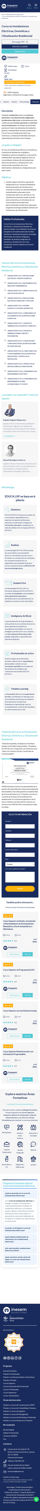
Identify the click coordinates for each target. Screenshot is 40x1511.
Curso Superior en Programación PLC (19, 970)
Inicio (3, 14)
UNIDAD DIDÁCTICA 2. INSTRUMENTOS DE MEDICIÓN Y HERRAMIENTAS (21, 284)
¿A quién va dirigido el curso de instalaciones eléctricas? (17, 1229)
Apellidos (8, 831)
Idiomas (33, 1150)
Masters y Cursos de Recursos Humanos (18, 1420)
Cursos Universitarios (11, 1396)
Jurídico (33, 1165)
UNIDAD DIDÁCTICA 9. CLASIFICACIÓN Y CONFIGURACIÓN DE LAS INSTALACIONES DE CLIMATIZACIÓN (21, 343)
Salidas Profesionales (11, 1433)
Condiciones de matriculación (19, 1490)
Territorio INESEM (10, 1436)
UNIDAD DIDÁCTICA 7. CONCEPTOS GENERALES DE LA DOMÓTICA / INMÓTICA (21, 324)
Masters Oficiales (9, 1380)
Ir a (8, 436)
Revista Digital (8, 1430)
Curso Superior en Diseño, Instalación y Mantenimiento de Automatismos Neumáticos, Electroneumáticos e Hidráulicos (19, 925)
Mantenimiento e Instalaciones (15, 14)
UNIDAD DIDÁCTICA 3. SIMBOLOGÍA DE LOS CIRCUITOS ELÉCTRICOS (22, 292)
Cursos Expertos (9, 1383)
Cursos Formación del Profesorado (16, 1386)
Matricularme (20, 46)
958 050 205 (19, 1461)
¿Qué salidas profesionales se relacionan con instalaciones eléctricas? (16, 1239)
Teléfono (8, 840)
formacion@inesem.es (16, 1471)
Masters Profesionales (11, 1374)
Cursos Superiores (9, 1393)
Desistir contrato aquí (11, 1477)
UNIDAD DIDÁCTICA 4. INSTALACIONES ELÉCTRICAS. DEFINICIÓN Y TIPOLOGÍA (20, 299)
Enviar (20, 889)
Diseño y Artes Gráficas (20, 1135)
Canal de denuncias (27, 1492)
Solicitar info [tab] (20, 51)
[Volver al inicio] (9, 6)
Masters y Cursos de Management (15, 1414)
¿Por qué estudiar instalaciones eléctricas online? (17, 1249)
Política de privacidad (24, 1487)
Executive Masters (10, 1371)
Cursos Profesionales (11, 1389)
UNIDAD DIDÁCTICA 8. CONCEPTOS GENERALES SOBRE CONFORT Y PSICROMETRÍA (19, 333)
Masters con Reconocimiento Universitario (19, 1377)
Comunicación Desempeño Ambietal (19, 1495)
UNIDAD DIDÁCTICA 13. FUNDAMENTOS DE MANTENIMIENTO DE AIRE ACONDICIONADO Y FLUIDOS (22, 381)
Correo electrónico (12, 850)
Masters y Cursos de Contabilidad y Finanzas (19, 1408)
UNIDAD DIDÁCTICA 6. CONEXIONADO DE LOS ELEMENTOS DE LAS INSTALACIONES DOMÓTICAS (21, 315)
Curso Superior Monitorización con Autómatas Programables (18, 1052)
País (7, 859)
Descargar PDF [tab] (18, 42)
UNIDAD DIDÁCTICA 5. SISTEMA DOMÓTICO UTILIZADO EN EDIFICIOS (20, 307)
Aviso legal (10, 1487)
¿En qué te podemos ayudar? (15, 869)
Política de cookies (11, 1492)
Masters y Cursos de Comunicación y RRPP (19, 1405)
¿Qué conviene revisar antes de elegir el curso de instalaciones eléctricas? (17, 1259)
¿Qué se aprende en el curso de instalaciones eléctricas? (17, 1194)
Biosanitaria (6, 1132)
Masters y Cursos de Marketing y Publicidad (19, 1417)
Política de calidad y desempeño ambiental (19, 1497)
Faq (4, 1439)
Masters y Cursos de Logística (14, 1411)
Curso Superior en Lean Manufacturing (20, 1011)
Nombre (8, 821)
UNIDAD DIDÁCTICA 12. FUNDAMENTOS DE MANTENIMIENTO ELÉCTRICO (22, 372)
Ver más (28, 954)
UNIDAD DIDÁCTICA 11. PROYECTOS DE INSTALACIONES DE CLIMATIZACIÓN (20, 365)
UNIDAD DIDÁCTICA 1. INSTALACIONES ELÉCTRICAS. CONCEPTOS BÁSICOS (20, 277)
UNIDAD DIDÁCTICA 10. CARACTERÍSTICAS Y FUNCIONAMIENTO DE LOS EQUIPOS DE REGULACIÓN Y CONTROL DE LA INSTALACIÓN (22, 355)
